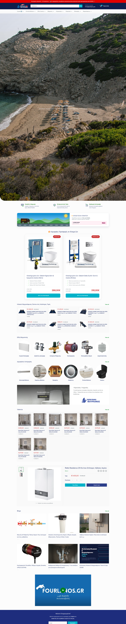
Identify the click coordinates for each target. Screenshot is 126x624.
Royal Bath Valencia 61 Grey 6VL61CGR (69, 431)
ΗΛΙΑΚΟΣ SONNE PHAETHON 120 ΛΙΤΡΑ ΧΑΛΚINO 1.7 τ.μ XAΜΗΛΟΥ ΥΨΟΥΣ (97, 325)
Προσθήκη (75, 485)
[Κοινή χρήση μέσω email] (106, 471)
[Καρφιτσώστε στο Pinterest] (101, 471)
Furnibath (20, 433)
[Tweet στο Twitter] (103, 471)
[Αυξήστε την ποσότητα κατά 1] (81, 480)
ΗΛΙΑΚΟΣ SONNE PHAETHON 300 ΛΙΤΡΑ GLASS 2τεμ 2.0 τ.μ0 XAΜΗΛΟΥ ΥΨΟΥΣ (67, 312)
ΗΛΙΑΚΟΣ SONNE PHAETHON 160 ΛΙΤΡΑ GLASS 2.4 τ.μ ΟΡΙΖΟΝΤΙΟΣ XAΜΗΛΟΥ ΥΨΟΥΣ (67, 326)
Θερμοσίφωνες (86, 11)
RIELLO (66, 471)
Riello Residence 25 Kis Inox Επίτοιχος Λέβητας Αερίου (86, 468)
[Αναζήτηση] (80, 6)
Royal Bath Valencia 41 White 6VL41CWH (54, 431)
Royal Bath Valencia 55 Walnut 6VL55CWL (39, 456)
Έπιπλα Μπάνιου (30, 11)
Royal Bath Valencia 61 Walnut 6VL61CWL (100, 431)
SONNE (28, 316)
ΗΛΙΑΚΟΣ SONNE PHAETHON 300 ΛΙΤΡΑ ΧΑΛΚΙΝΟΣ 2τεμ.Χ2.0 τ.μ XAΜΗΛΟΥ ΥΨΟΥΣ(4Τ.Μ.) (36, 313)
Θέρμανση (50, 11)
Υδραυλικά (68, 11)
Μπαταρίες (76, 11)
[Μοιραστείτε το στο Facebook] (98, 471)
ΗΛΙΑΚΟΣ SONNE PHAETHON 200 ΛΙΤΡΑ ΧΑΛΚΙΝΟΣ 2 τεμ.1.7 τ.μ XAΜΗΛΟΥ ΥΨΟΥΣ (97, 313)
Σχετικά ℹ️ (19, 11)
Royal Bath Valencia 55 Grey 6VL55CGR (23, 456)
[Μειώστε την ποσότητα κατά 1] (72, 480)
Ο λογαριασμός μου (90, 6)
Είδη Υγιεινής (41, 11)
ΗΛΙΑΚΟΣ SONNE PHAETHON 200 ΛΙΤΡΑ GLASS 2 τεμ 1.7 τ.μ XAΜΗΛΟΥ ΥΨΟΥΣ (36, 325)
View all (107, 304)
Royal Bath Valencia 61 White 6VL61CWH (85, 431)
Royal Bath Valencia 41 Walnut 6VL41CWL (39, 431)
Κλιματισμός (59, 11)
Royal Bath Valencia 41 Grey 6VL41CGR (23, 431)
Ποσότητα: (67, 480)
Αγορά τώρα (97, 485)
